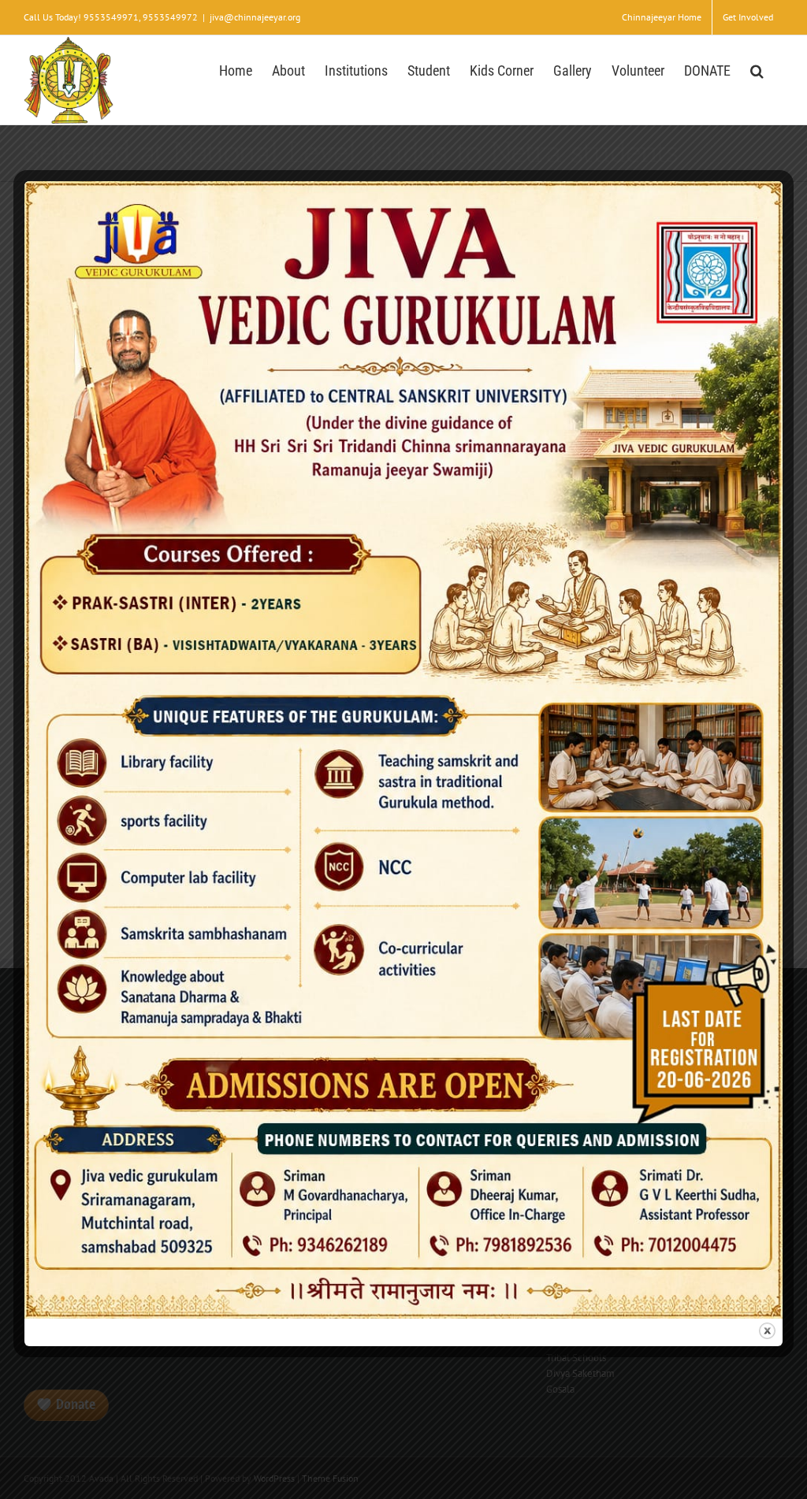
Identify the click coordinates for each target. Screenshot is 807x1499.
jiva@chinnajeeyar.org (255, 17)
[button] (757, 69)
